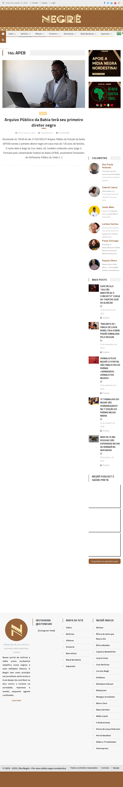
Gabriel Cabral (109, 187)
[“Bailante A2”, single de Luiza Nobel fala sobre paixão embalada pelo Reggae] (94, 325)
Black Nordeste (87, 33)
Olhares (38, 33)
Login (53, 2)
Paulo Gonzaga (110, 240)
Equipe (44, 2)
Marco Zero (101, 703)
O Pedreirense (103, 722)
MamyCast (101, 690)
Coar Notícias (102, 664)
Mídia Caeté (102, 716)
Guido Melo (108, 207)
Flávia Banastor (46, 132)
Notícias (24, 33)
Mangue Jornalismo (105, 696)
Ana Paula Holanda (107, 166)
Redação (106, 317)
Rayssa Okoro (109, 260)
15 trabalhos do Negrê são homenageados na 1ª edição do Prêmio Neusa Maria (109, 407)
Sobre (11, 33)
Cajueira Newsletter (106, 651)
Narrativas (69, 33)
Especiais (105, 33)
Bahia (42, 113)
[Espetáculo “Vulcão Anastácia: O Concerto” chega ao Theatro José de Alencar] (94, 288)
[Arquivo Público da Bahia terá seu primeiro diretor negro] (43, 84)
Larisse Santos (110, 224)
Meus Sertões (103, 709)
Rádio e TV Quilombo (106, 741)
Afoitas (99, 627)
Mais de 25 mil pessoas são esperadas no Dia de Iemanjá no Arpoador (110, 443)
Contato (35, 2)
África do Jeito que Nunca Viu (105, 636)
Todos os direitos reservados (84, 767)
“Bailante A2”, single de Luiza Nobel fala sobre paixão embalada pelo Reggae (110, 330)
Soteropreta (102, 748)
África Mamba (103, 645)
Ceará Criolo (102, 658)
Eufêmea (100, 677)
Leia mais (16, 700)
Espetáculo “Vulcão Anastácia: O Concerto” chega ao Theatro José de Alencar (110, 294)
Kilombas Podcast (104, 683)
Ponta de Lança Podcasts (108, 729)
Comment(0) (64, 132)
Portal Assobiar (103, 735)
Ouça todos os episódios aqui (104, 561)
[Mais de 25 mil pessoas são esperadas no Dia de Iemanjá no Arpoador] (94, 439)
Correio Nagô (102, 671)
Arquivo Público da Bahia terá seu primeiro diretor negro (43, 122)
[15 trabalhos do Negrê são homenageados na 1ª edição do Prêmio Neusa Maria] (94, 401)
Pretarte (53, 33)
